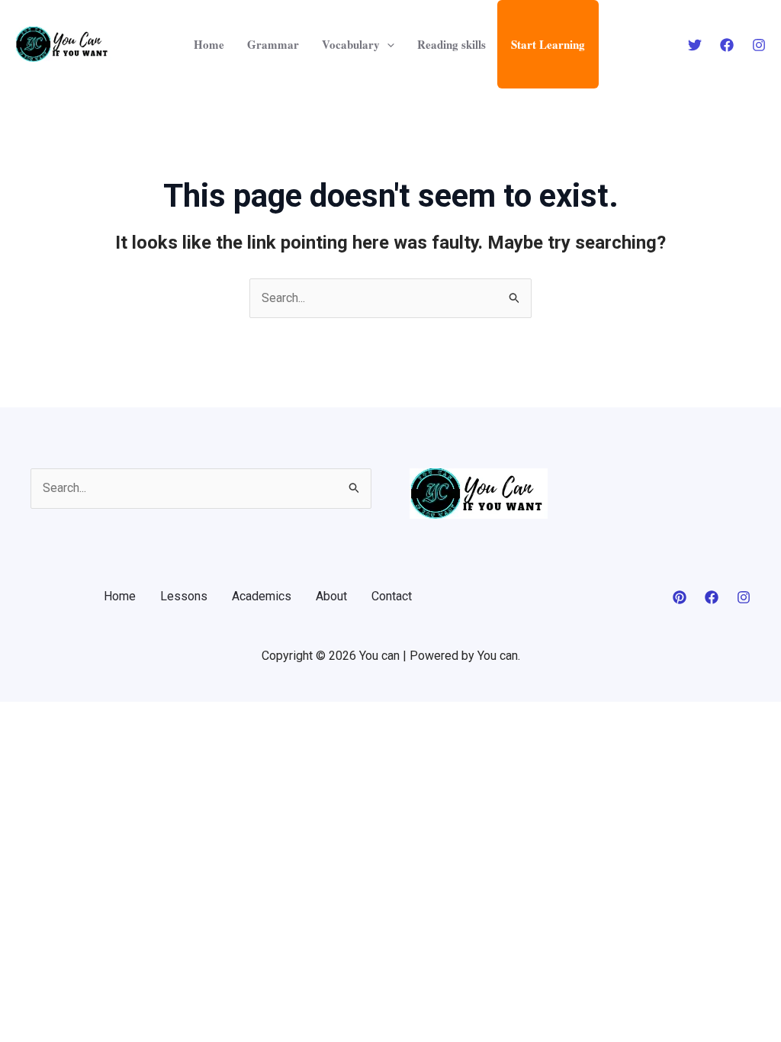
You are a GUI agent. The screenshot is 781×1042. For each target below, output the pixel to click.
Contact (391, 596)
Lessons (183, 596)
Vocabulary (351, 44)
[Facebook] (727, 45)
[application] (387, 44)
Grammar (273, 44)
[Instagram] (759, 45)
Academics (261, 596)
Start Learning (548, 44)
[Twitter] (695, 45)
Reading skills (451, 44)
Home (209, 44)
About (331, 596)
